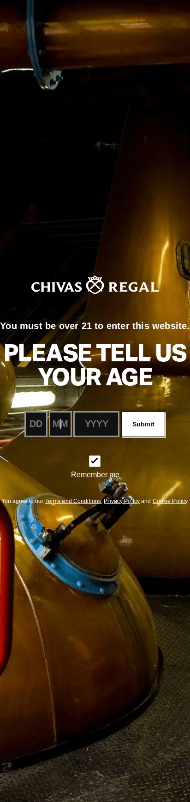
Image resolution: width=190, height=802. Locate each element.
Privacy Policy (122, 501)
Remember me (95, 475)
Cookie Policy (170, 501)
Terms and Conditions (73, 501)
